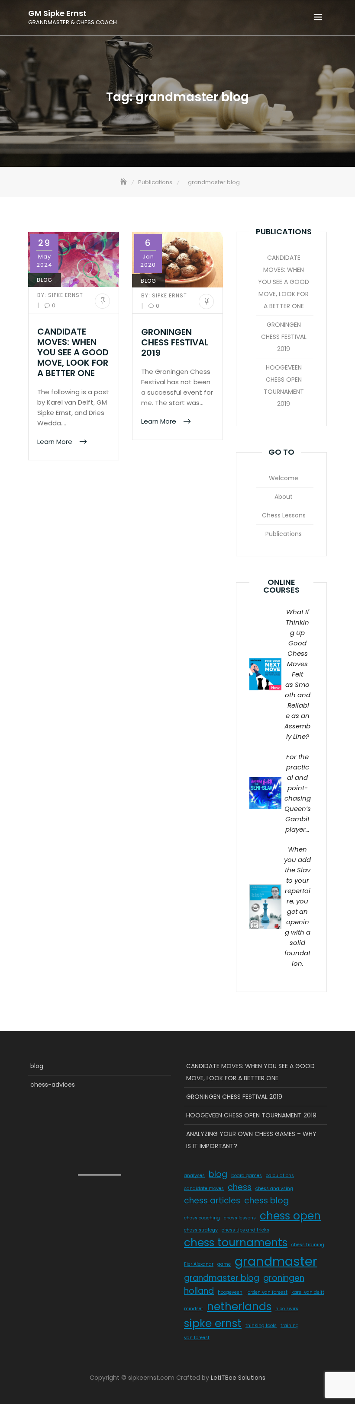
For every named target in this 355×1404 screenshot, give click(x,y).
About (283, 496)
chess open (290, 1215)
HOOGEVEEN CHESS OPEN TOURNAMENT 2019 (284, 385)
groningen (283, 1278)
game (224, 1264)
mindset (193, 1308)
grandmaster (276, 1261)
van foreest (197, 1337)
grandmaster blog (221, 1278)
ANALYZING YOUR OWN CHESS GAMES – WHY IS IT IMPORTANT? (251, 1140)
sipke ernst (213, 1323)
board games (246, 1175)
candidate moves (204, 1188)
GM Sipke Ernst (57, 13)
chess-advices (52, 1084)
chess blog (266, 1200)
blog (44, 280)
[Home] (124, 182)
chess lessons (240, 1218)
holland (199, 1291)
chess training (307, 1244)
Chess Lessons (284, 515)
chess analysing (274, 1188)
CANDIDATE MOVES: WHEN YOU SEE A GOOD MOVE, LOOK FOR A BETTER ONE (73, 352)
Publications (283, 534)
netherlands (239, 1306)
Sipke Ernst (60, 295)
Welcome (283, 478)
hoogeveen (230, 1292)
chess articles (212, 1200)
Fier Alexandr (198, 1264)
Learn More (55, 441)
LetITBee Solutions (238, 1377)
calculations (280, 1175)
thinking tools (261, 1325)
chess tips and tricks (245, 1230)
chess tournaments (235, 1242)
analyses (194, 1175)
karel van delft (307, 1292)
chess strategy (201, 1230)
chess (240, 1187)
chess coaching (202, 1218)
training (290, 1325)
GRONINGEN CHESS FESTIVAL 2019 (174, 342)
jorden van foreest (266, 1292)
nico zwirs (286, 1308)
